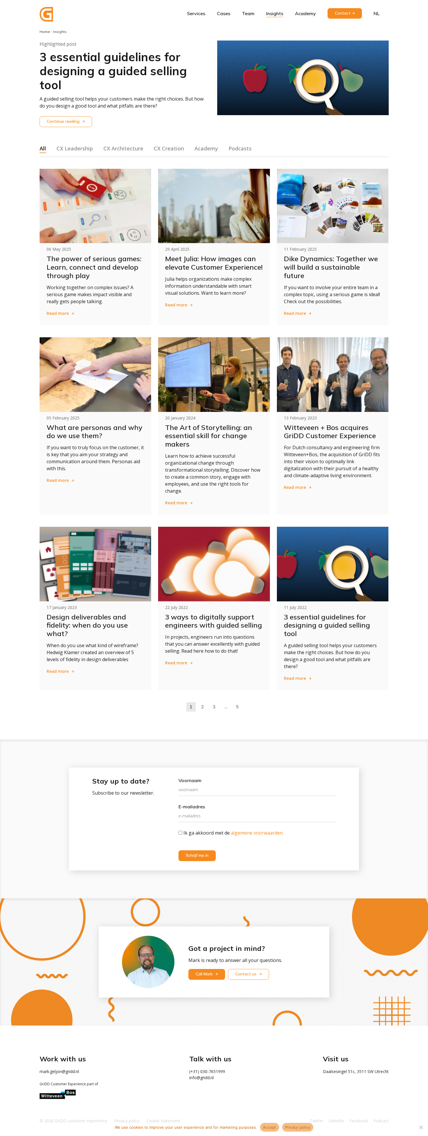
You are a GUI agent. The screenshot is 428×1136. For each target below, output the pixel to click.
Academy (305, 13)
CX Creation (169, 148)
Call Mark (205, 974)
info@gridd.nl (201, 1077)
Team (248, 13)
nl (376, 13)
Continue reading (64, 121)
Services (196, 13)
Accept (269, 1127)
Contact (343, 13)
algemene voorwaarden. (257, 833)
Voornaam (189, 780)
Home (45, 31)
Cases (223, 13)
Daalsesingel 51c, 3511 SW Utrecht (356, 1071)
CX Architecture (123, 148)
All (43, 148)
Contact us (246, 974)
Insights (274, 13)
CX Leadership (74, 148)
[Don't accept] (421, 1127)
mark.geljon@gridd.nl (59, 1071)
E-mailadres (191, 807)
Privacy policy (298, 1127)
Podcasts (240, 148)
